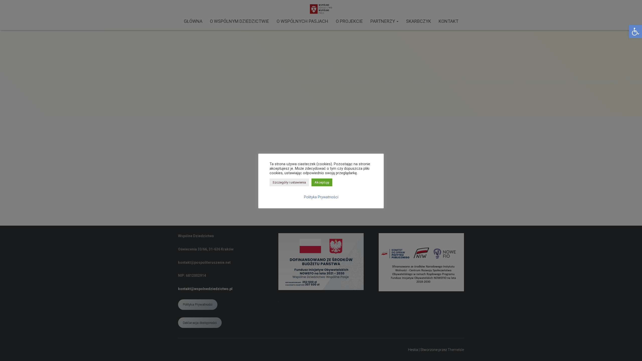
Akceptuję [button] (321, 182)
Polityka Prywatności (321, 197)
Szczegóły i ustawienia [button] (289, 182)
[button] (635, 31)
